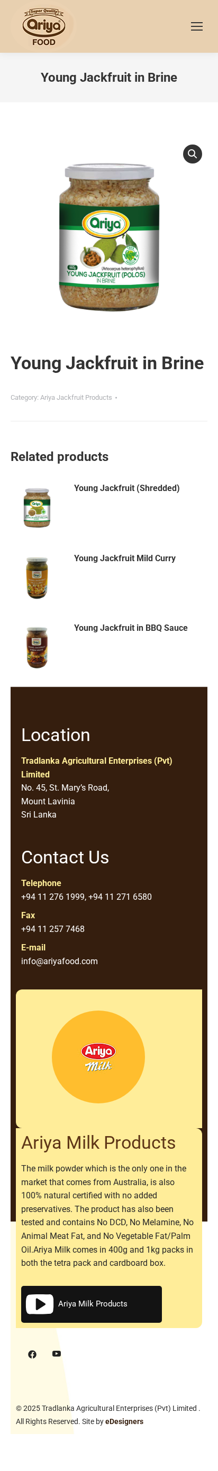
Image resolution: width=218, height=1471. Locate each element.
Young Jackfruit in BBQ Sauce (131, 628)
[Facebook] (32, 1354)
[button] (192, 154)
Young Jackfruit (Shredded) (127, 488)
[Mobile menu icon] (196, 26)
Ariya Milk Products (93, 1304)
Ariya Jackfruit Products (76, 397)
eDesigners (124, 1421)
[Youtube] (56, 1354)
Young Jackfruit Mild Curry (125, 558)
